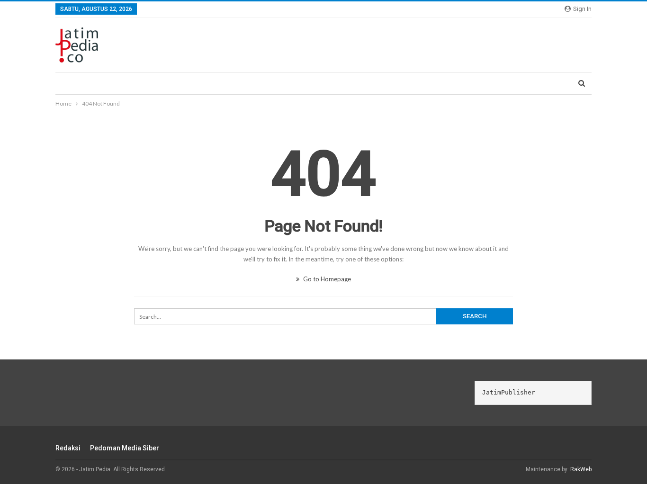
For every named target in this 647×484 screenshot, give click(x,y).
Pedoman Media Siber (124, 448)
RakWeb (581, 469)
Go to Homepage (326, 279)
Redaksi (68, 448)
